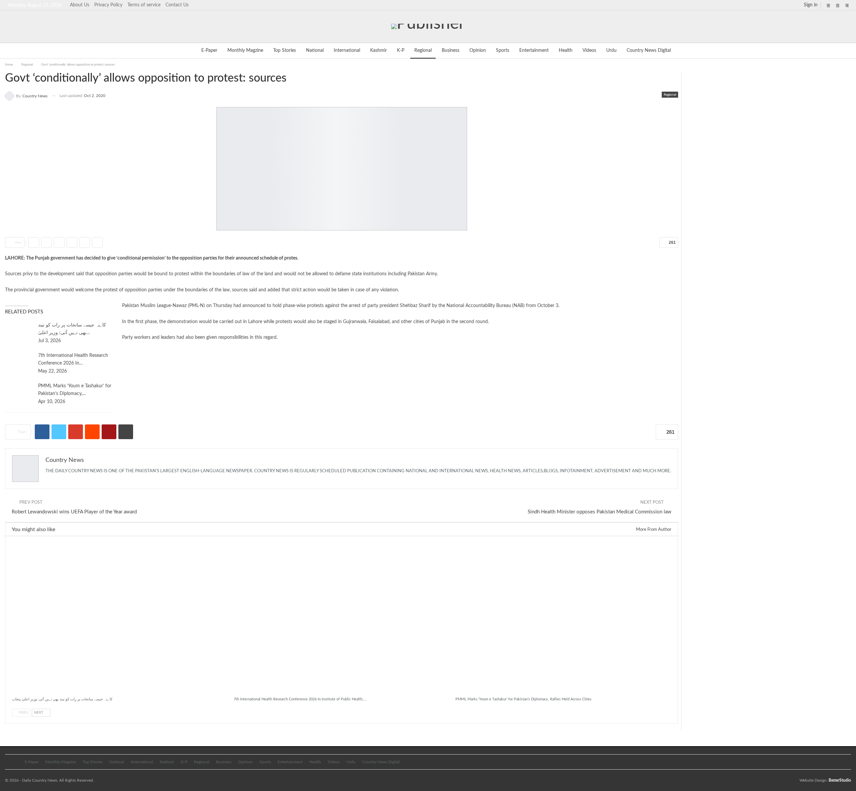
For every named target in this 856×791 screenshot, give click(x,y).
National (315, 50)
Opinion (477, 50)
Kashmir (378, 50)
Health (565, 50)
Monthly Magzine (245, 50)
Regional (423, 50)
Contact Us (177, 5)
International (347, 50)
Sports (502, 50)
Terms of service (143, 5)
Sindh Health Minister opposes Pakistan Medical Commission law (599, 511)
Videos (589, 50)
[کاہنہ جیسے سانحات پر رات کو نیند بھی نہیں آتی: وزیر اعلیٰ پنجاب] (19, 332)
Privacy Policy (108, 5)
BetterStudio (840, 780)
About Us (79, 5)
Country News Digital (649, 50)
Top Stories (284, 50)
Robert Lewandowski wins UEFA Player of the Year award (74, 511)
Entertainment (534, 50)
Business (450, 50)
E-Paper (209, 50)
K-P (400, 50)
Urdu (611, 50)
